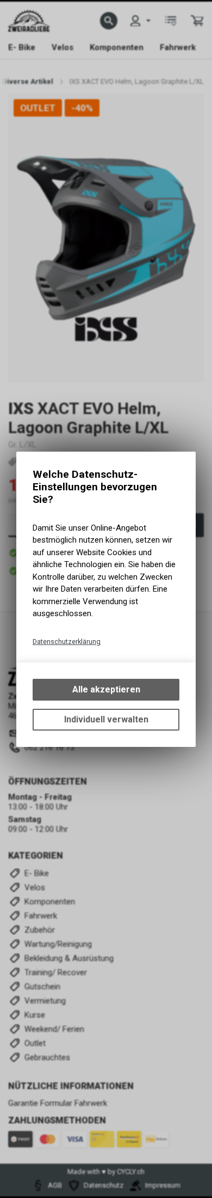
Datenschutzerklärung (67, 641)
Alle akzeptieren (106, 689)
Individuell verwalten (106, 719)
